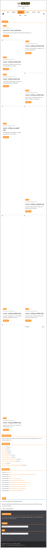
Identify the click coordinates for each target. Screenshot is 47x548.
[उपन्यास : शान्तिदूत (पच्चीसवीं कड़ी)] (34, 261)
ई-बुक (25, 15)
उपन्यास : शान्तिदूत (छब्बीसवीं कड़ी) (12, 314)
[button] (9, 12)
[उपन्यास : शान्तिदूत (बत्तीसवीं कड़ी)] (12, 47)
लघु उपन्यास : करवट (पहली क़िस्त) (12, 30)
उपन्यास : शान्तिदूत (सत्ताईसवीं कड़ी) (34, 204)
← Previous (26, 326)
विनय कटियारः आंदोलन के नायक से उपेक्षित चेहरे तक (18, 488)
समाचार (39, 12)
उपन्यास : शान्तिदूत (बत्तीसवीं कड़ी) (12, 62)
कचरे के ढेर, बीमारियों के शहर (6, 457)
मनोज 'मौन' (5, 28)
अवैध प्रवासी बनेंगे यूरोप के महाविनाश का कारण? (17, 480)
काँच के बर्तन (4, 447)
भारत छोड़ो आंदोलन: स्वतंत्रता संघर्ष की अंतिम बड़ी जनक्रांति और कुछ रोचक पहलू (22, 474)
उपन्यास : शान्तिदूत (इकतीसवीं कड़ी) (34, 46)
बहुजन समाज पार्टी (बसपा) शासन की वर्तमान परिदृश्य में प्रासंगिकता (12, 465)
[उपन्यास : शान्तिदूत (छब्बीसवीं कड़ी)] (12, 261)
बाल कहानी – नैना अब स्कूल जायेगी (15, 478)
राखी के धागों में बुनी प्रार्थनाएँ (6, 455)
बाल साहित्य (27, 12)
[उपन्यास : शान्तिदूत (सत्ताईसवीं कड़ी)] (34, 152)
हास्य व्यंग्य (34, 12)
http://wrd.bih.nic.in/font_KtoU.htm (9, 518)
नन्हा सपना (3, 449)
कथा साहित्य (20, 12)
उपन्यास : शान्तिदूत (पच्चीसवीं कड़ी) (34, 314)
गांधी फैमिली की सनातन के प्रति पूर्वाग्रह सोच (8, 461)
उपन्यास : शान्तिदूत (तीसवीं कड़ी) (11, 79)
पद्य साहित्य (13, 12)
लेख (7, 12)
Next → (43, 326)
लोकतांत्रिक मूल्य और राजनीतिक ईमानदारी (16, 490)
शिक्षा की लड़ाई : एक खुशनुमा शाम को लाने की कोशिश (18, 486)
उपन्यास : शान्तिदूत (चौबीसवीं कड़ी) (12, 423)
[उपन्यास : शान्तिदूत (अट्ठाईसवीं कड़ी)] (12, 114)
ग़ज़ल (11, 476)
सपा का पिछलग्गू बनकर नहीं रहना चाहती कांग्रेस (9, 459)
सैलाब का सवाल (4, 451)
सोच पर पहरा (4, 463)
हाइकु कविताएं (9, 472)
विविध (20, 15)
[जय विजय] (3, 13)
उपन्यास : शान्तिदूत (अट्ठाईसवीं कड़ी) (11, 129)
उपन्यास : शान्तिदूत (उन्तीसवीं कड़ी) (34, 95)
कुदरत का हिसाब (4, 453)
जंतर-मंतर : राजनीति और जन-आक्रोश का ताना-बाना (18, 484)
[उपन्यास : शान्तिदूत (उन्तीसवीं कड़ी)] (34, 81)
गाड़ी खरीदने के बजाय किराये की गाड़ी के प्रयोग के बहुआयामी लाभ (20, 482)
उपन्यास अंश (4, 25)
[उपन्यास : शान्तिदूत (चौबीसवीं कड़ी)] (12, 370)
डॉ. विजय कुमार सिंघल (7, 59)
